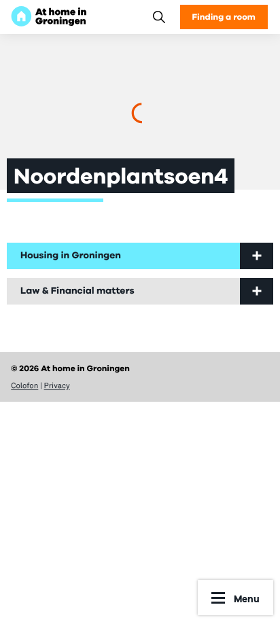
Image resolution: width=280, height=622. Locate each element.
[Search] (158, 16)
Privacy (57, 385)
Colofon (24, 385)
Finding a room (224, 17)
